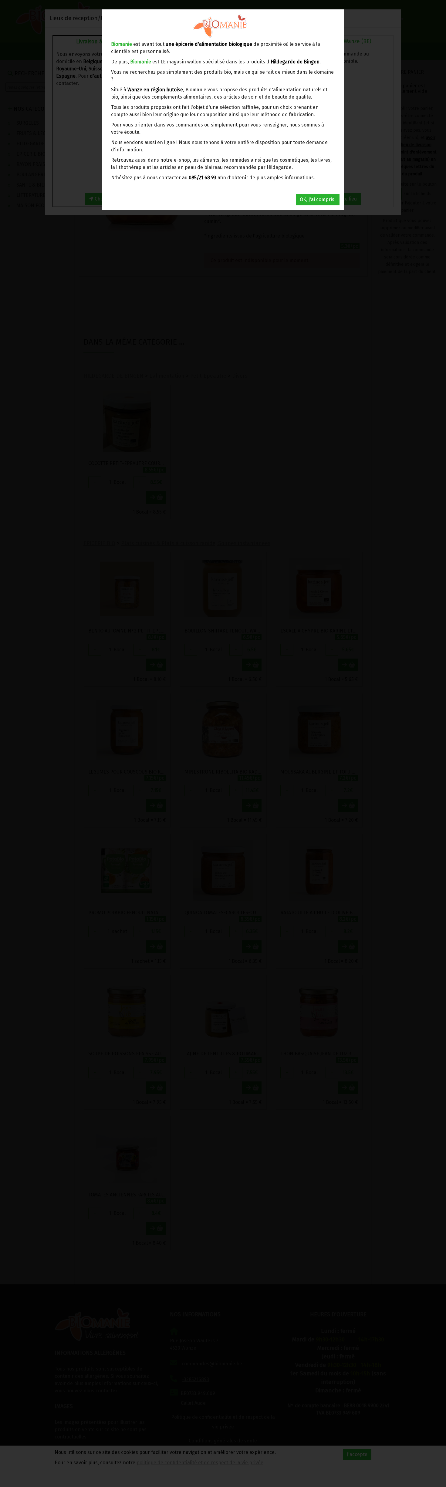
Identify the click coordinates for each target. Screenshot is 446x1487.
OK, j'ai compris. (318, 199)
